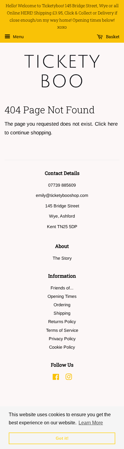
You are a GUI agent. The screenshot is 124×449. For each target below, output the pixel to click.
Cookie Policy (62, 347)
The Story (62, 258)
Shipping (62, 313)
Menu (18, 37)
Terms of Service (62, 330)
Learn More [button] (91, 422)
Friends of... (62, 288)
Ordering (62, 304)
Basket (112, 37)
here (113, 124)
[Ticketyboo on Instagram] (68, 378)
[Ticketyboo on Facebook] (55, 378)
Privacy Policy (62, 338)
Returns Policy (62, 321)
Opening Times (62, 296)
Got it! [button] (62, 438)
